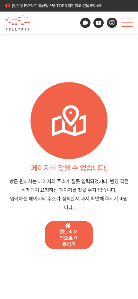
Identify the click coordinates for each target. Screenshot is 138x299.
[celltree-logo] (20, 22)
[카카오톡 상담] (85, 23)
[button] (127, 23)
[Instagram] (112, 23)
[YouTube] (98, 23)
